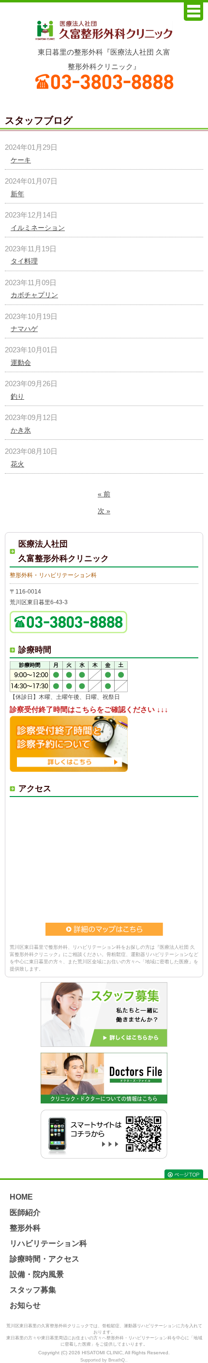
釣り (17, 396)
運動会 (21, 362)
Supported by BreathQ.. (104, 1360)
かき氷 (21, 430)
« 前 (104, 494)
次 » (104, 511)
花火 (17, 464)
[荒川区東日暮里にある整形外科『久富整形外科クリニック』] (104, 30)
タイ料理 (24, 261)
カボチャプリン (34, 295)
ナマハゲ (24, 329)
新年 (17, 194)
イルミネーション (38, 228)
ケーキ (21, 160)
